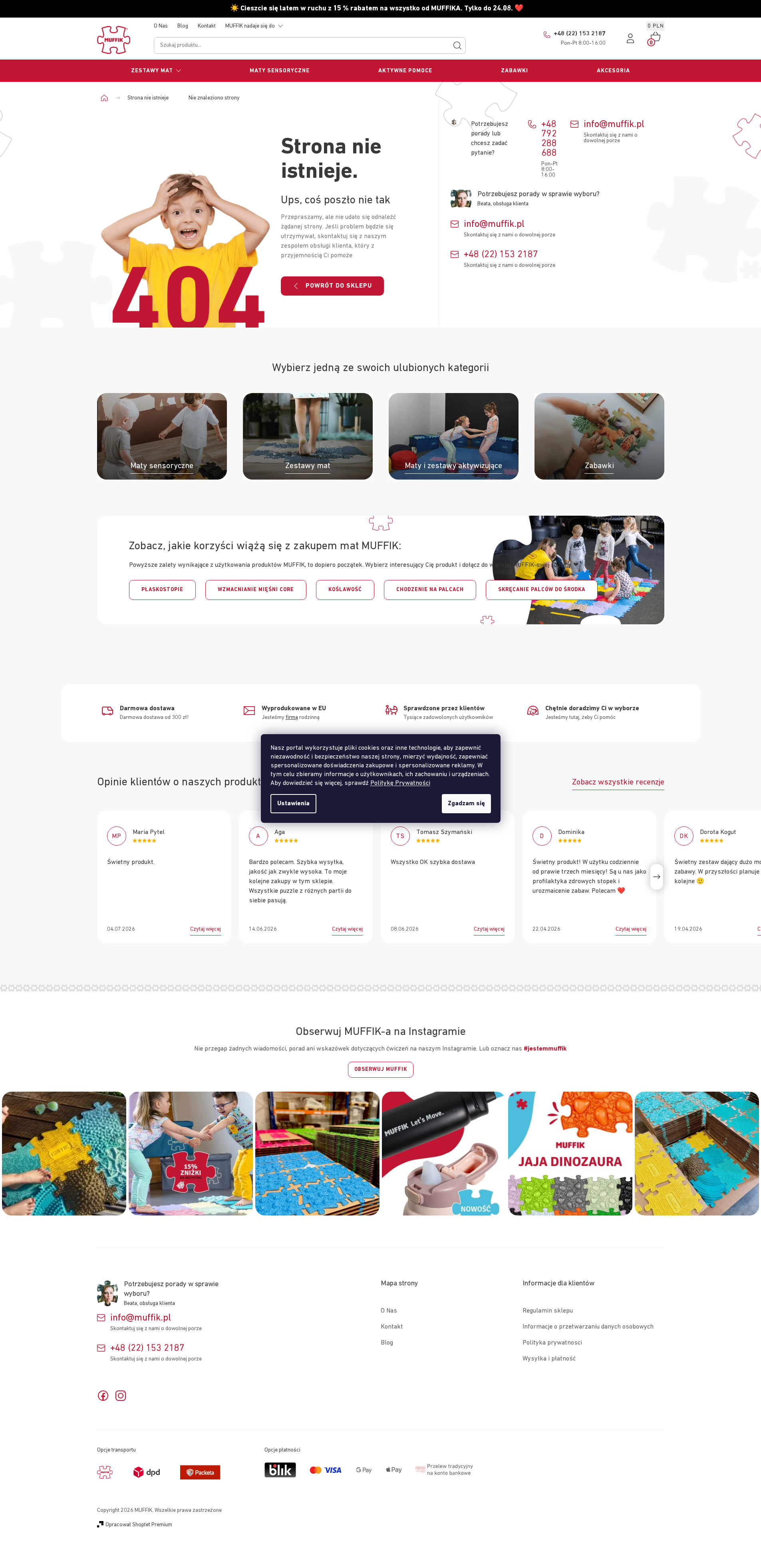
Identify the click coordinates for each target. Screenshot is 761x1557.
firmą (292, 717)
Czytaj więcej (205, 929)
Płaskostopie (162, 589)
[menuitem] (156, 71)
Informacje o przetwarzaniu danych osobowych (588, 1327)
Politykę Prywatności (400, 783)
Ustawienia (293, 803)
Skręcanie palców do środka (541, 589)
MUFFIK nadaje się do (250, 26)
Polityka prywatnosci (552, 1343)
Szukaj (457, 46)
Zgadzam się (466, 803)
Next (656, 877)
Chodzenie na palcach (430, 589)
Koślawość (345, 589)
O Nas (161, 26)
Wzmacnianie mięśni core (256, 589)
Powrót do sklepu (339, 286)
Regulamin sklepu (548, 1311)
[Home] (107, 98)
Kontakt (207, 26)
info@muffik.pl (614, 124)
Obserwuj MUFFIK (380, 1069)
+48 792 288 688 (549, 138)
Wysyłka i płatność (549, 1359)
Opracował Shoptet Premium (138, 1524)
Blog (182, 26)
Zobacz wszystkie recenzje (618, 782)
